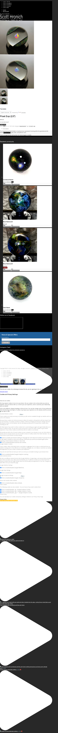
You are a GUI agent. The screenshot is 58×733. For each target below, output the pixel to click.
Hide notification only (12, 500)
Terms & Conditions (36, 368)
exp (34, 126)
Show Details (16, 184)
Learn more (4, 391)
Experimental (22, 126)
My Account (6, 11)
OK (1, 391)
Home (4, 10)
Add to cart (3, 124)
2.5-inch (31, 126)
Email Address (5, 337)
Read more (8, 270)
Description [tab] (6, 128)
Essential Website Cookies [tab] (6, 414)
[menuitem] (27, 10)
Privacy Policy (45, 368)
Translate (23, 112)
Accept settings (3, 500)
